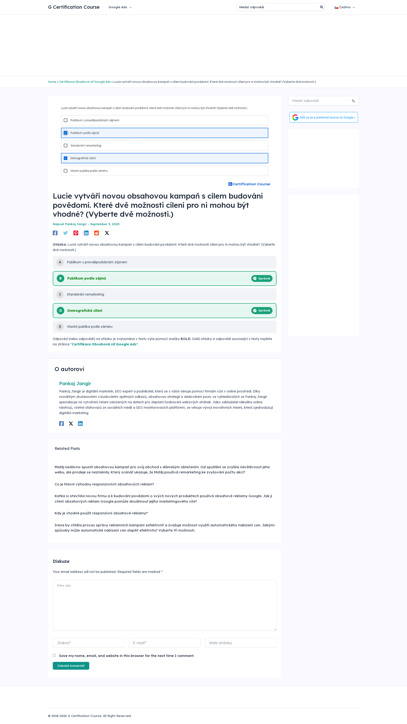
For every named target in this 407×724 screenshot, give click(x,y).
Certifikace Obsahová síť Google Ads (85, 82)
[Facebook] (55, 232)
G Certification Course (74, 7)
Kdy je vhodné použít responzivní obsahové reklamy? (101, 513)
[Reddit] (96, 232)
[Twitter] (65, 232)
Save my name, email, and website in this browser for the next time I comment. (126, 656)
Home (52, 82)
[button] (129, 7)
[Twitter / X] (107, 232)
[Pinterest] (75, 232)
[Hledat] (322, 7)
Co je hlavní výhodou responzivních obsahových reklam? (104, 484)
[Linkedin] (86, 232)
